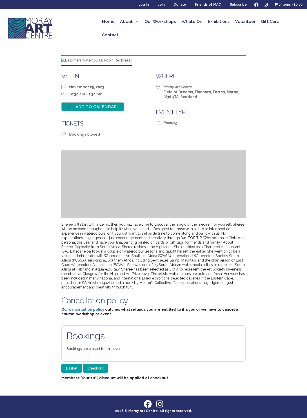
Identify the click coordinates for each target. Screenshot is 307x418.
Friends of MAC (208, 4)
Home (108, 21)
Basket (72, 368)
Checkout (95, 368)
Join (161, 4)
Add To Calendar (96, 106)
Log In (143, 4)
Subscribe (238, 4)
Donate (180, 4)
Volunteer (245, 21)
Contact (110, 34)
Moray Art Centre (178, 87)
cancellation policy (86, 309)
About (126, 21)
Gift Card (270, 21)
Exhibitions (219, 21)
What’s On (191, 21)
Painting (171, 123)
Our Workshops (160, 21)
